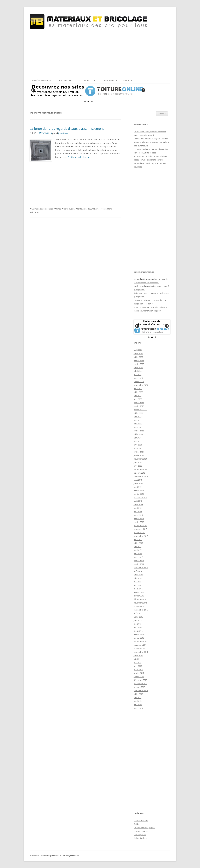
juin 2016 (137, 578)
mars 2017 (138, 557)
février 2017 (139, 560)
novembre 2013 (140, 683)
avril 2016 (138, 585)
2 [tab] (88, 101)
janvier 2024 (139, 381)
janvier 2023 (139, 406)
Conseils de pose (87, 80)
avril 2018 (138, 511)
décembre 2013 (140, 680)
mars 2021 (138, 448)
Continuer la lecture (78, 157)
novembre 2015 (140, 602)
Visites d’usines (66, 80)
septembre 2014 (141, 652)
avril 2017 (138, 553)
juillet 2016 (138, 574)
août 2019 (138, 480)
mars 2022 (138, 427)
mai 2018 (137, 508)
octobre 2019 (139, 473)
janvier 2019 (139, 494)
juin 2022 (137, 416)
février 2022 (139, 430)
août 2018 (138, 501)
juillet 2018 (138, 504)
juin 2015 (137, 620)
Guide (136, 824)
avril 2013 (138, 704)
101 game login (140, 300)
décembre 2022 (140, 409)
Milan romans (140, 307)
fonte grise (82, 208)
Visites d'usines (140, 838)
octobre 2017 (139, 532)
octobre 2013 (139, 687)
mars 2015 (138, 631)
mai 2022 (137, 420)
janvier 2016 (139, 595)
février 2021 (139, 451)
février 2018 (139, 518)
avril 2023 (138, 399)
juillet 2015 (138, 616)
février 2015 (139, 634)
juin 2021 (137, 437)
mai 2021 (137, 441)
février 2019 (139, 490)
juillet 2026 (138, 353)
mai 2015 (137, 624)
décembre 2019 (140, 469)
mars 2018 (138, 515)
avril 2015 (138, 627)
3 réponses (34, 212)
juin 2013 (137, 697)
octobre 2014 (139, 648)
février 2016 (139, 592)
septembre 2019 (141, 476)
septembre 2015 (141, 609)
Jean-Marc (63, 133)
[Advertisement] (100, 52)
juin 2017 (137, 546)
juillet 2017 (138, 543)
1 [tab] (85, 101)
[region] (88, 91)
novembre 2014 (140, 645)
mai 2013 (137, 701)
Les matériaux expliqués (41, 80)
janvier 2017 (139, 564)
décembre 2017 (140, 525)
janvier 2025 (139, 364)
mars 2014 (138, 669)
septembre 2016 (141, 567)
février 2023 (139, 402)
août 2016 (138, 571)
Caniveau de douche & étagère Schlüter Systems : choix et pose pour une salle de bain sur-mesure (151, 142)
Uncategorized (140, 834)
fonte (58, 208)
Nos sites (127, 80)
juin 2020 (137, 462)
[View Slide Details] (88, 91)
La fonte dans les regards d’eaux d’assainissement (67, 128)
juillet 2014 (138, 655)
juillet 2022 (138, 413)
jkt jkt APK (138, 293)
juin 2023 (137, 395)
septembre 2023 (141, 385)
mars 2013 (138, 708)
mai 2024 (137, 374)
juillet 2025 (138, 357)
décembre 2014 (140, 641)
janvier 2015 (139, 638)
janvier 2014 (139, 676)
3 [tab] (92, 101)
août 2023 (138, 388)
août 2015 (138, 613)
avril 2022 (138, 423)
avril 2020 (138, 466)
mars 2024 (138, 378)
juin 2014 (137, 659)
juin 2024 (137, 371)
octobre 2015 (139, 606)
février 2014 (139, 673)
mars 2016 (138, 588)
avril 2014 (138, 666)
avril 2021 (138, 444)
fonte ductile (69, 208)
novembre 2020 (140, 458)
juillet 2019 (138, 483)
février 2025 (139, 360)
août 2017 (138, 539)
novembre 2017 (140, 529)
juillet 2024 (138, 367)
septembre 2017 (141, 536)
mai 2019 (137, 487)
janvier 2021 (139, 455)
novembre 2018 (140, 497)
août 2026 (138, 350)
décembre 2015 (140, 599)
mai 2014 (137, 662)
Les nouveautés (109, 80)
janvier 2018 (139, 522)
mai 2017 (137, 550)
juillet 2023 (138, 392)
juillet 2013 (138, 694)
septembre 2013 (141, 690)
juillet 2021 (138, 434)
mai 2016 (137, 581)
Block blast (138, 286)
